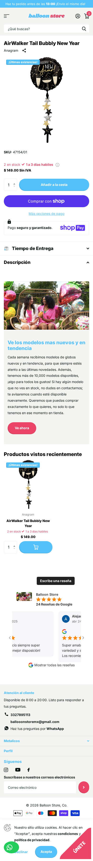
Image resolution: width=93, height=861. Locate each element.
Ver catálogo (6, 16)
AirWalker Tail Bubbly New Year (28, 523)
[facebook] (28, 770)
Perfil (8, 751)
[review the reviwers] (61, 631)
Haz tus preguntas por (37, 729)
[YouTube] (17, 770)
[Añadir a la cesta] (35, 547)
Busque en (84, 28)
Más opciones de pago (46, 213)
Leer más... (78, 4)
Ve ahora (22, 428)
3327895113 (20, 715)
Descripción (17, 262)
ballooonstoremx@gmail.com (34, 722)
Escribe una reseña (55, 581)
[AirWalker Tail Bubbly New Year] (28, 484)
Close (46, 741)
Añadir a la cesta (54, 185)
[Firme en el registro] (77, 16)
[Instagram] (6, 770)
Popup (57, 164)
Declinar (21, 852)
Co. (64, 805)
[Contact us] (11, 847)
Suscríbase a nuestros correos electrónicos (39, 777)
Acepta (46, 852)
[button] (15, 180)
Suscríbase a (83, 787)
